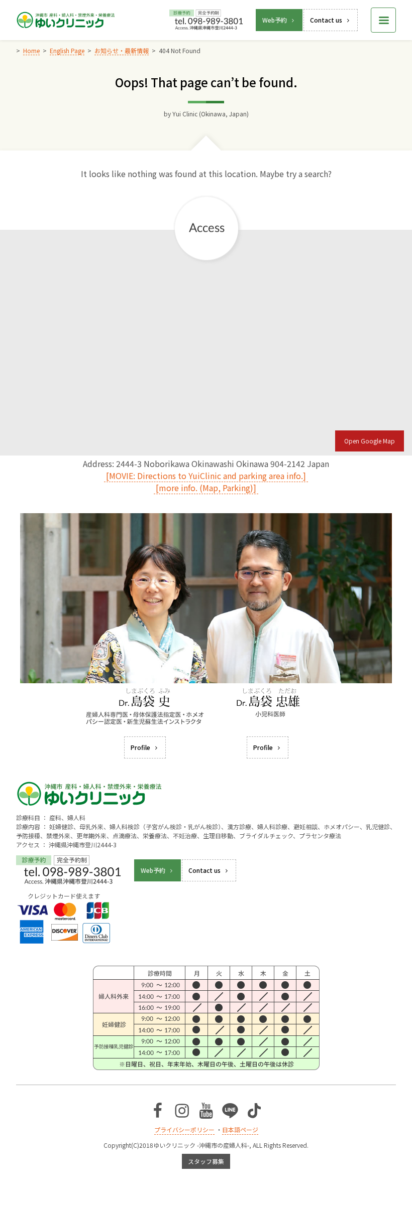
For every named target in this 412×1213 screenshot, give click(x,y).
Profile (140, 747)
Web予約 (274, 20)
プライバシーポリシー (184, 1129)
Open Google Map (369, 440)
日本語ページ (240, 1129)
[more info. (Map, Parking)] (206, 488)
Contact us (326, 20)
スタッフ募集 (206, 1161)
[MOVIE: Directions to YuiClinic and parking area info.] (206, 476)
